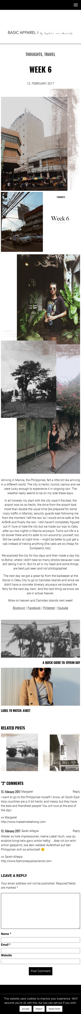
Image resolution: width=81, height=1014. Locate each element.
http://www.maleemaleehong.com (23, 822)
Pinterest (49, 608)
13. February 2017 (10, 791)
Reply (76, 791)
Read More (54, 1008)
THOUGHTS (34, 54)
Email (6, 944)
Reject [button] (39, 1008)
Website (6, 955)
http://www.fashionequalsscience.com (26, 861)
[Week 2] (19, 752)
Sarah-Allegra (30, 831)
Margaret (27, 791)
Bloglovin (19, 608)
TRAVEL (49, 54)
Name (6, 934)
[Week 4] (61, 752)
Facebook (34, 608)
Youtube (62, 608)
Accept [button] (25, 1008)
